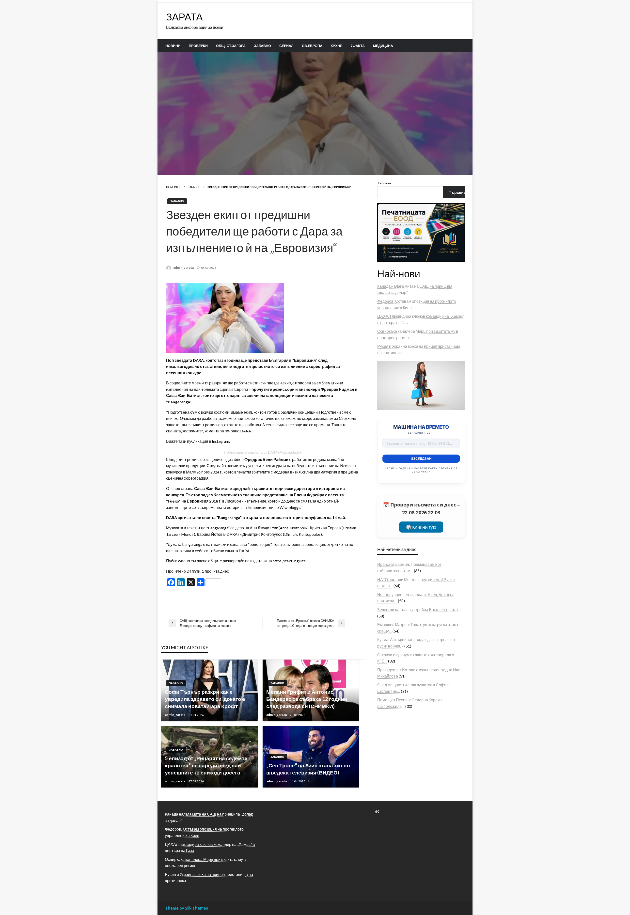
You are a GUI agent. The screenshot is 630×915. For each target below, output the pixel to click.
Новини (172, 46)
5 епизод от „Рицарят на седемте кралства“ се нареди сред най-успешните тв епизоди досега (206, 765)
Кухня (336, 46)
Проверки (198, 46)
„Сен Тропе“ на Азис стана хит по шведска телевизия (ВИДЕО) (308, 768)
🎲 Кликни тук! (421, 527)
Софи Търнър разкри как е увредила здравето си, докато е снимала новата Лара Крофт (205, 699)
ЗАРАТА (184, 17)
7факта (358, 46)
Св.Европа (312, 46)
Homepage (173, 187)
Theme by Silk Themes (186, 908)
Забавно (262, 46)
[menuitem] (173, 46)
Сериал (286, 46)
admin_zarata (183, 267)
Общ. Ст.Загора (231, 46)
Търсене (384, 183)
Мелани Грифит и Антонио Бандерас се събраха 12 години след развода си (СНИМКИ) (306, 699)
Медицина (383, 46)
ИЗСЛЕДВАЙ (421, 458)
